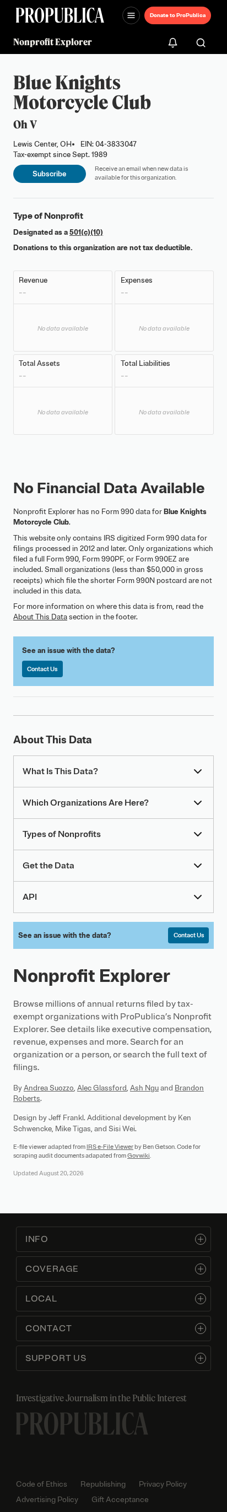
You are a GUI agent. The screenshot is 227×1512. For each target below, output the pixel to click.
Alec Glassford (102, 1088)
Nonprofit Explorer (52, 41)
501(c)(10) (86, 232)
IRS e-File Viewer (110, 1147)
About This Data (40, 617)
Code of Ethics (41, 1484)
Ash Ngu (144, 1088)
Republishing (103, 1484)
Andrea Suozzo (49, 1088)
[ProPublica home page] (82, 1423)
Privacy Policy (163, 1484)
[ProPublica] (60, 15)
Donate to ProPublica (178, 15)
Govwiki (138, 1155)
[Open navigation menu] (131, 15)
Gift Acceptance (120, 1499)
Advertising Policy (47, 1499)
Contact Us (42, 669)
